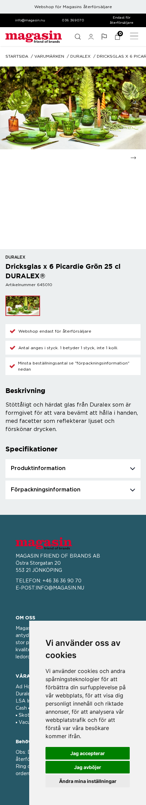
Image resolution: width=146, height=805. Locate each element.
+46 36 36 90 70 (61, 581)
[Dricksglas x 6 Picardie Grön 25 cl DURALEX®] (22, 306)
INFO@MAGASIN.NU (60, 588)
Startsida (16, 56)
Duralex (80, 56)
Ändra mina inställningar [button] (87, 781)
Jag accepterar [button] (87, 753)
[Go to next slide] (133, 157)
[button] (104, 36)
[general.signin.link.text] (90, 36)
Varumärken (49, 56)
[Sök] (77, 36)
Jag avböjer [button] (87, 767)
